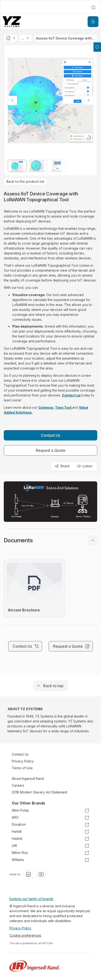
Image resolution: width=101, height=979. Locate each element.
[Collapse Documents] (92, 540)
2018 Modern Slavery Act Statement (39, 792)
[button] (50, 540)
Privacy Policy (23, 761)
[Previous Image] (12, 100)
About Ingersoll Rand (28, 779)
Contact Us (20, 754)
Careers (18, 785)
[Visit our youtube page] (41, 874)
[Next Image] (88, 100)
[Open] (93, 21)
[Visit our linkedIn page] (28, 874)
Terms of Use (22, 768)
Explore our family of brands (31, 899)
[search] (93, 7)
